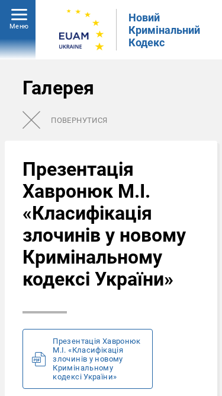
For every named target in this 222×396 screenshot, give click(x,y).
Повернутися (79, 120)
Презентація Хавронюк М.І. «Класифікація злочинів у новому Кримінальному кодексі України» (96, 359)
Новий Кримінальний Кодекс (164, 30)
